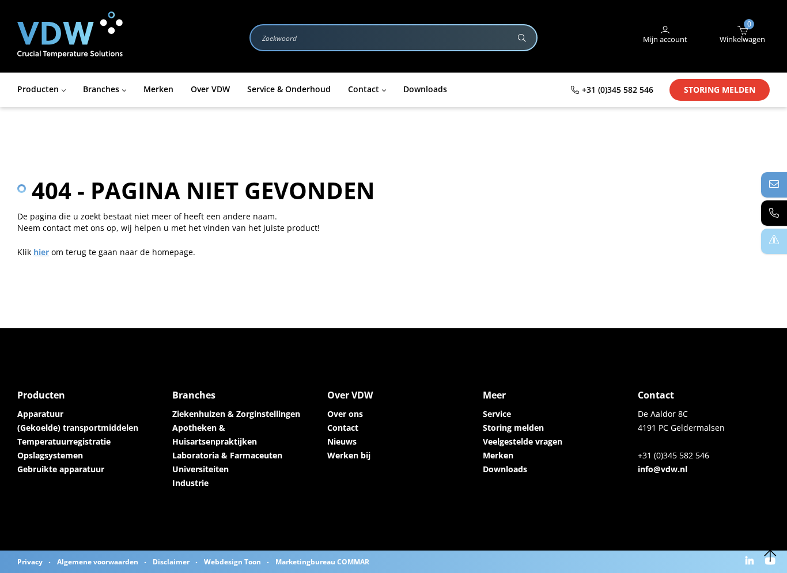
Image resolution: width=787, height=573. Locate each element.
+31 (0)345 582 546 (617, 89)
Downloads (505, 469)
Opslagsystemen (50, 455)
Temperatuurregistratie (64, 441)
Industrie (190, 482)
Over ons (345, 413)
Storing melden (719, 89)
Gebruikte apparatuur (60, 469)
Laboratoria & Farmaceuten (227, 455)
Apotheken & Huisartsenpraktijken (214, 434)
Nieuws (342, 441)
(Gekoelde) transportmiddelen (77, 427)
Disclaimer (171, 562)
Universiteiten (200, 469)
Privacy (30, 562)
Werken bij (348, 455)
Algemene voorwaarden (97, 562)
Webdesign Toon (232, 562)
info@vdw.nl (662, 469)
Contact (342, 427)
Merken (498, 455)
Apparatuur (40, 413)
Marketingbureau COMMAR (322, 562)
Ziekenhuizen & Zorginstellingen (236, 413)
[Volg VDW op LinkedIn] (750, 562)
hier (41, 251)
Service (497, 413)
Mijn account (665, 39)
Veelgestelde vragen (522, 441)
